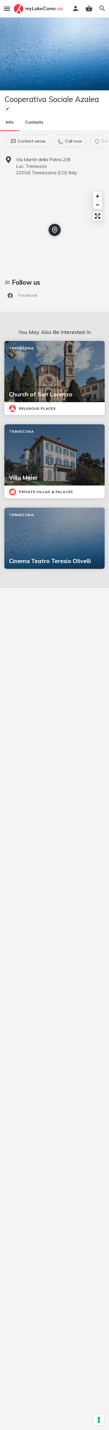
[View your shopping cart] (89, 8)
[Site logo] (39, 8)
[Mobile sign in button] (75, 8)
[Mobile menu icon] (7, 9)
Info (10, 122)
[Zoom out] (97, 204)
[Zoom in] (97, 196)
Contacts (34, 122)
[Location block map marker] (55, 230)
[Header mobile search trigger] (102, 8)
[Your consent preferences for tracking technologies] (98, 1419)
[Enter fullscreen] (97, 216)
